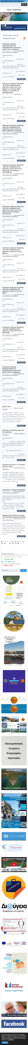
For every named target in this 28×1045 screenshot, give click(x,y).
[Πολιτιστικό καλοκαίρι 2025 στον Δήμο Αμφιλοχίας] (14, 606)
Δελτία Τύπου (17, 408)
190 (13, 543)
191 (15, 543)
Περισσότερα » (21, 79)
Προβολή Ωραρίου (8, 565)
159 (15, 541)
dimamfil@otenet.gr (9, 561)
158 (12, 541)
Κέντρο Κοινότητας (10, 520)
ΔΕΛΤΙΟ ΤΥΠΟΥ (6, 406)
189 (10, 543)
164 (5, 543)
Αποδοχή (5, 1042)
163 (2, 543)
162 (23, 541)
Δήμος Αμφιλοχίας (14, 10)
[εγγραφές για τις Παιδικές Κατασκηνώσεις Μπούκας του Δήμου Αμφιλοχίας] (14, 632)
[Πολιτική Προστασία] (14, 692)
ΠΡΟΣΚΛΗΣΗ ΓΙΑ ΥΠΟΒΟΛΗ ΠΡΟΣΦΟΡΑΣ (13, 490)
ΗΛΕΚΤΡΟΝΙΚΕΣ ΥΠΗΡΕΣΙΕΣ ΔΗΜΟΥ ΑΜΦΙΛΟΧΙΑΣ (12, 1)
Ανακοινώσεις (17, 518)
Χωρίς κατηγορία (17, 94)
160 (18, 541)
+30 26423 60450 (9, 559)
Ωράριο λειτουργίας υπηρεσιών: (12, 564)
